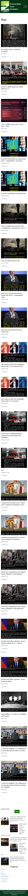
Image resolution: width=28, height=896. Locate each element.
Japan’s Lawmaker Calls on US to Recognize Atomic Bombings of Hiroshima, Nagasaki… (17, 858)
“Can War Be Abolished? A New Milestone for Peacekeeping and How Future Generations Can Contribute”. (13, 785)
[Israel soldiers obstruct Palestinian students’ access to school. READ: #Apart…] (14, 851)
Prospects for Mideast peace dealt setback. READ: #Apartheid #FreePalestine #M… (18, 818)
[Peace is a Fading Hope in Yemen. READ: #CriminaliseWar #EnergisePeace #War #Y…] (14, 214)
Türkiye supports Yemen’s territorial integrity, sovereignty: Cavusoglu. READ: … (23, 828)
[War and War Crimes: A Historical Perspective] (14, 35)
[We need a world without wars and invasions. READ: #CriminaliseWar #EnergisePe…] (14, 146)
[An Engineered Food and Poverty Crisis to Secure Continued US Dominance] (14, 525)
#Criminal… (3, 652)
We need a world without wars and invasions (13, 193)
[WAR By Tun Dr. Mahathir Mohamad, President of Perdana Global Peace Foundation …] (14, 421)
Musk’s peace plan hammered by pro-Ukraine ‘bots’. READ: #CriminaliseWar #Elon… (12, 295)
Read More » (5, 56)
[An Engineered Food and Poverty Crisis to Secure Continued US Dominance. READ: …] (14, 490)
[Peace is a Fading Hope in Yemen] (14, 248)
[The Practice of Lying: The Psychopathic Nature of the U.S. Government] (14, 387)
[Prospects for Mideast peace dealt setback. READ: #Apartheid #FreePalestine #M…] (5, 824)
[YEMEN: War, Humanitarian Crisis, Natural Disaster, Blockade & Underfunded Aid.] (14, 594)
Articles (3, 869)
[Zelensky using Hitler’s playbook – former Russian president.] (14, 667)
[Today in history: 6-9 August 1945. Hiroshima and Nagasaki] (14, 702)
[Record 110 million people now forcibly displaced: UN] (14, 73)
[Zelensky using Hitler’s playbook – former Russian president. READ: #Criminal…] (14, 629)
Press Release (4, 878)
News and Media (4, 876)
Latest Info (3, 874)
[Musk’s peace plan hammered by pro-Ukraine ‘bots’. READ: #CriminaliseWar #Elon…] (14, 281)
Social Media (4, 881)
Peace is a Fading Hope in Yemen (10, 261)
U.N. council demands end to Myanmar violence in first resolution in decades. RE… (18, 839)
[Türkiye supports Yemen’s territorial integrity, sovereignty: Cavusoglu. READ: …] (14, 831)
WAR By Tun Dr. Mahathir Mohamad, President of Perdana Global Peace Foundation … (11, 435)
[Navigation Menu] (25, 6)
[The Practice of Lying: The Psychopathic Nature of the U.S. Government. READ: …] (14, 352)
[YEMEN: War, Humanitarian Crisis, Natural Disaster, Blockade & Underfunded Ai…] (14, 560)
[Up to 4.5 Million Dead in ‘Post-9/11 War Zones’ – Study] (14, 110)
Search (17, 811)
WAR (2, 470)
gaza (2, 871)
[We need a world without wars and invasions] (14, 181)
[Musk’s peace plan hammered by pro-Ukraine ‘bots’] (14, 317)
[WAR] (14, 458)
